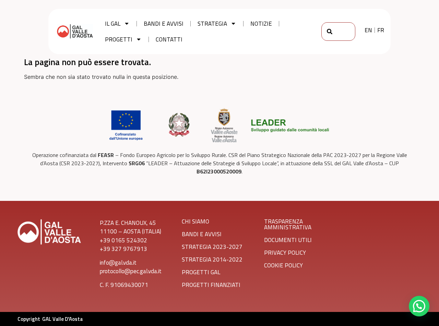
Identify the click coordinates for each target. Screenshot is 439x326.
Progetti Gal (201, 272)
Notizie (261, 23)
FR (380, 30)
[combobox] (338, 31)
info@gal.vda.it (118, 262)
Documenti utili (288, 240)
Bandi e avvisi (163, 23)
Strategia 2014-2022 (212, 259)
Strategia (212, 23)
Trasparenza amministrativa (287, 224)
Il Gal (112, 23)
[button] (419, 306)
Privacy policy (285, 252)
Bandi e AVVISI (202, 234)
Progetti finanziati (211, 284)
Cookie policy (283, 265)
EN (368, 30)
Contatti (169, 39)
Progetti (118, 39)
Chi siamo (195, 221)
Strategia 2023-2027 (212, 246)
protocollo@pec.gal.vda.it (131, 271)
